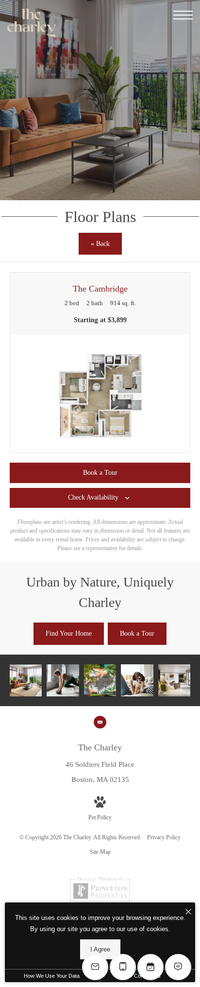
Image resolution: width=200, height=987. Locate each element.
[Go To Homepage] (31, 23)
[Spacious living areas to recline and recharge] (26, 680)
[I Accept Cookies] (188, 912)
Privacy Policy (164, 837)
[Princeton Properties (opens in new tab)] (100, 900)
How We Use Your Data (52, 976)
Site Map (100, 851)
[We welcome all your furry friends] (137, 680)
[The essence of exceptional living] (63, 680)
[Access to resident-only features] (174, 680)
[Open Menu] (183, 15)
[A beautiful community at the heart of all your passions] (100, 680)
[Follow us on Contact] (100, 722)
